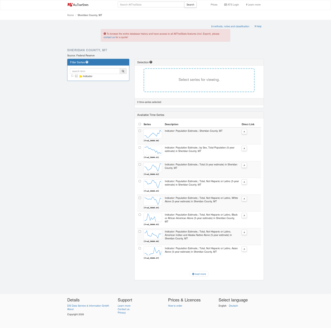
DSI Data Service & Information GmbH (88, 305)
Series (147, 124)
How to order (175, 305)
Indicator (87, 76)
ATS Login (233, 4)
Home (70, 15)
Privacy (122, 312)
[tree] (98, 76)
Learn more (254, 4)
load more (200, 274)
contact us (109, 37)
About (70, 309)
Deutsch (233, 305)
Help (259, 26)
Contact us (123, 309)
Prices (214, 4)
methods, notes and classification (230, 26)
